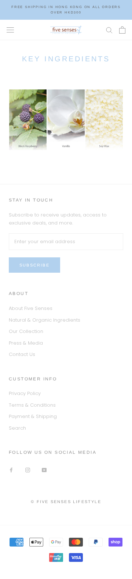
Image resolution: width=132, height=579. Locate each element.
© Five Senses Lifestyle (66, 501)
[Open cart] (122, 30)
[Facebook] (11, 469)
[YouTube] (44, 469)
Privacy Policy (25, 393)
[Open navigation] (10, 29)
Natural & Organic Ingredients (44, 320)
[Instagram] (27, 469)
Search (17, 428)
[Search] (109, 30)
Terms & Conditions (32, 405)
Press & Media (26, 343)
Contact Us (22, 354)
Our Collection (26, 331)
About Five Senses (30, 308)
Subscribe (34, 265)
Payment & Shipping (33, 416)
